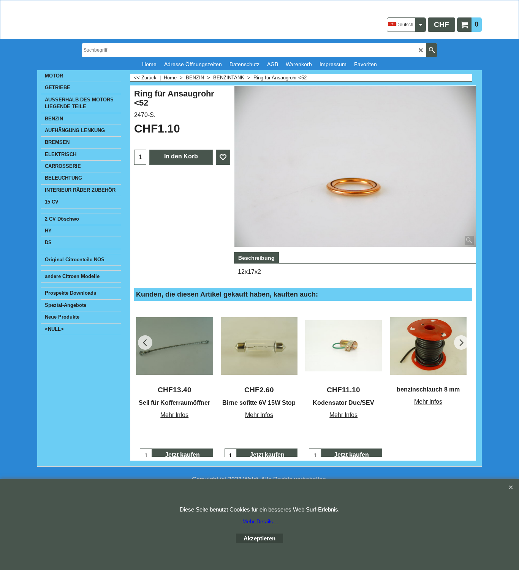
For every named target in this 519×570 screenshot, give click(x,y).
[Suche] (431, 50)
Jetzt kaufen (182, 455)
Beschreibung (256, 258)
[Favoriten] (223, 157)
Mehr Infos (174, 415)
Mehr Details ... (260, 521)
